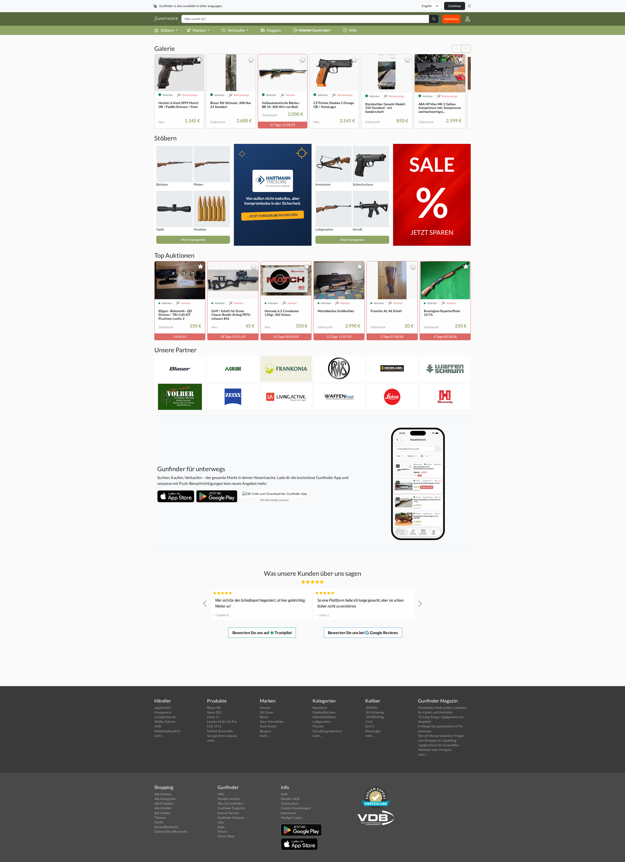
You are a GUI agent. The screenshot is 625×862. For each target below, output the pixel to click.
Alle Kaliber (162, 813)
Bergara (265, 731)
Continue (454, 6)
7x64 (369, 722)
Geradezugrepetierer (327, 731)
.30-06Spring (374, 712)
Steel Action (268, 726)
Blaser (264, 717)
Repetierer (319, 708)
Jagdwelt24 (162, 708)
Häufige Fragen (291, 817)
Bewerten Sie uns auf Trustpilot (262, 632)
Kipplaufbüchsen (323, 712)
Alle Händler (163, 808)
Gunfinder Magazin (231, 817)
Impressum (288, 813)
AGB (284, 794)
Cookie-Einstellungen (296, 808)
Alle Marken (162, 794)
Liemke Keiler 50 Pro (222, 722)
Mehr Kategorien (193, 240)
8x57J (369, 726)
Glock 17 (213, 717)
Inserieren (451, 19)
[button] (465, 18)
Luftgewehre (321, 722)
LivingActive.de (165, 717)
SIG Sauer (267, 712)
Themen (160, 817)
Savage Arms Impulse (222, 736)
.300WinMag (374, 717)
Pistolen (318, 726)
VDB (157, 726)
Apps (221, 827)
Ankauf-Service (228, 813)
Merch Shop (226, 836)
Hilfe (221, 794)
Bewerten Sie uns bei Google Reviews (363, 632)
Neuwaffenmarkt (166, 827)
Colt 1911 (214, 726)
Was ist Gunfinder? (231, 803)
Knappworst (162, 712)
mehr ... (159, 736)
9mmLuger (373, 731)
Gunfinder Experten (231, 808)
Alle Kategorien (165, 799)
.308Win (371, 708)
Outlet (158, 822)
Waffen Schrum (165, 722)
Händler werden (229, 799)
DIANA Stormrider (220, 731)
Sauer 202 (214, 712)
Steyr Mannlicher (272, 722)
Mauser (265, 708)
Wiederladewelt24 (167, 731)
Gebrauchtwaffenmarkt (170, 831)
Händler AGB (290, 799)
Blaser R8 (213, 708)
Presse (222, 831)
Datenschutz (290, 803)
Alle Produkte (163, 803)
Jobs (221, 822)
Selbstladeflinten (324, 717)
